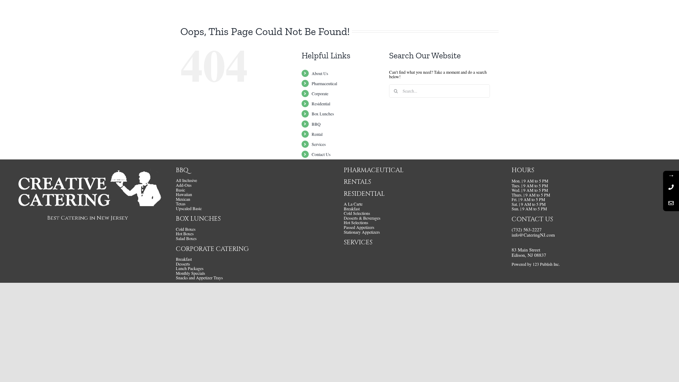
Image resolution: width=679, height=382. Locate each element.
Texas (180, 203)
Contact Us (321, 154)
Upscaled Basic (189, 208)
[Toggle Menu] (667, 11)
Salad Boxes (186, 238)
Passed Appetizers (359, 227)
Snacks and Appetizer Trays (199, 277)
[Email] (671, 203)
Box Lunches (323, 113)
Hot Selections (356, 222)
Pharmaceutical (324, 83)
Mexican (183, 199)
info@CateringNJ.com (533, 235)
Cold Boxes (185, 229)
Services (319, 144)
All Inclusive (186, 180)
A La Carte (353, 204)
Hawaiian (184, 194)
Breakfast (184, 259)
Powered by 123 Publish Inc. (536, 264)
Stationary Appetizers (362, 232)
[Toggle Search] (652, 11)
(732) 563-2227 (527, 229)
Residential (321, 103)
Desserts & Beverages (362, 218)
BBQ (316, 124)
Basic (180, 190)
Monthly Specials (190, 273)
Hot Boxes (185, 233)
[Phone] (671, 187)
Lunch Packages (189, 268)
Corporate (320, 93)
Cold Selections (357, 213)
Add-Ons (183, 185)
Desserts (183, 264)
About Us (320, 73)
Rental (317, 134)
